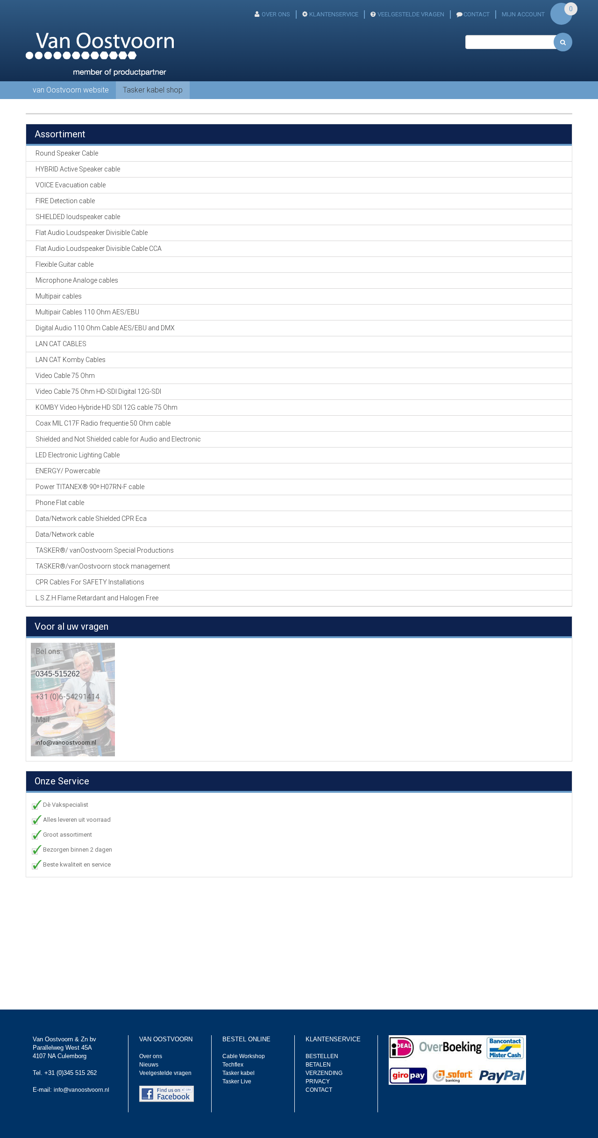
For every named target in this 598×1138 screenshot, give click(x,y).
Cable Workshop (243, 1056)
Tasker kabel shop (153, 89)
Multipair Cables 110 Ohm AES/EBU (87, 312)
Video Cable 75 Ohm (65, 375)
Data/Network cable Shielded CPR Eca (91, 518)
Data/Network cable (65, 534)
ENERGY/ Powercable (68, 471)
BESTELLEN (322, 1056)
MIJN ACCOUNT (523, 14)
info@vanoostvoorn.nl (66, 742)
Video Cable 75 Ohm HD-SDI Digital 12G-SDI (98, 391)
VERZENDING (324, 1073)
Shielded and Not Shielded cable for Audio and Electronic (118, 439)
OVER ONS (276, 14)
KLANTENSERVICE (333, 14)
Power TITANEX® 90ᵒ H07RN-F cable (90, 487)
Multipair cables (59, 296)
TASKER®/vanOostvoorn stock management (103, 566)
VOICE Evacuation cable (71, 185)
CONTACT (476, 14)
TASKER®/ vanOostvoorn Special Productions (105, 550)
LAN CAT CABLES (61, 344)
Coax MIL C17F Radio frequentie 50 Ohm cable (103, 423)
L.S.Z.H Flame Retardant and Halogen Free (97, 598)
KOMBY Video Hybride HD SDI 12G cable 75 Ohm (107, 407)
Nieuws (148, 1064)
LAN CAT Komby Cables (71, 359)
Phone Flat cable (60, 502)
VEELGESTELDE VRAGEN (410, 14)
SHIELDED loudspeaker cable (78, 216)
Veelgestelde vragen (165, 1073)
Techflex (232, 1064)
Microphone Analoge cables (77, 280)
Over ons (150, 1056)
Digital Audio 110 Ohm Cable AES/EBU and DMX (105, 328)
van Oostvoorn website (71, 89)
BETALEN (318, 1064)
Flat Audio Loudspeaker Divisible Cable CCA (99, 248)
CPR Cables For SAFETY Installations (90, 582)
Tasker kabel (238, 1073)
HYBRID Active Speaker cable (78, 169)
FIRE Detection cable (65, 201)
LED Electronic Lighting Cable (78, 455)
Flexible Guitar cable (64, 264)
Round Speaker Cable (67, 153)
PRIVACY (318, 1081)
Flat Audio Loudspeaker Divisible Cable (92, 232)
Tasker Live (236, 1081)
